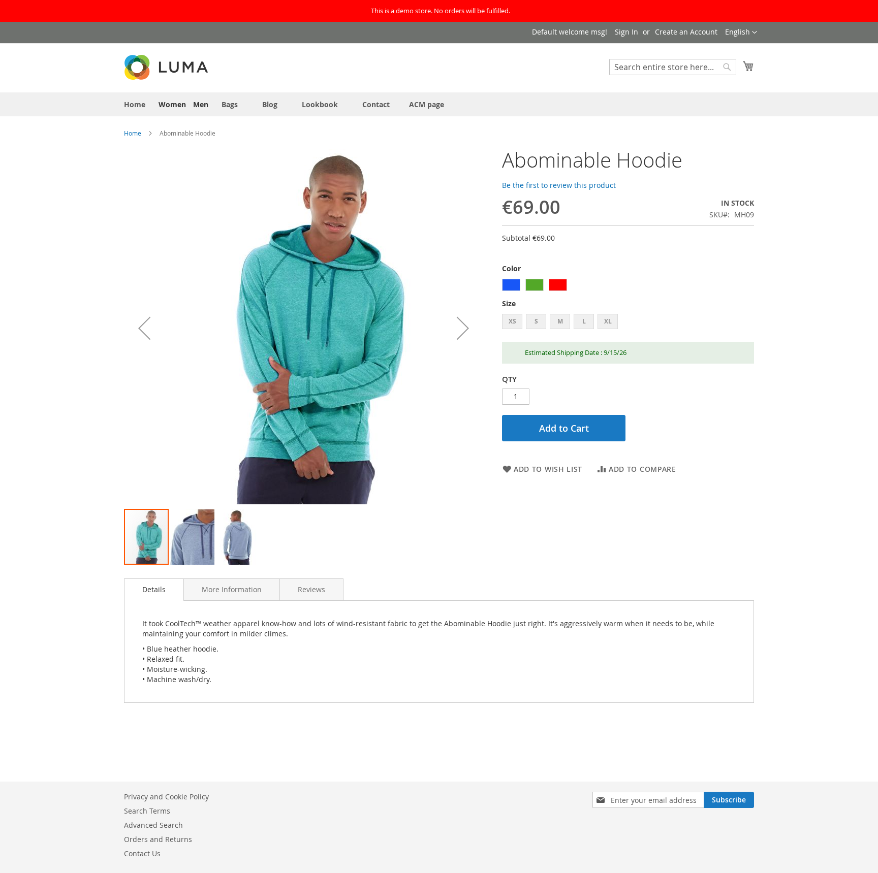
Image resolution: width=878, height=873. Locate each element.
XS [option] (512, 321)
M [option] (560, 321)
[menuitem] (134, 104)
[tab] (154, 589)
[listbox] (628, 286)
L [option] (584, 321)
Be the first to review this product (559, 185)
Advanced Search (153, 825)
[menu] (439, 104)
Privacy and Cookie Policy (166, 796)
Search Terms (147, 811)
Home (132, 133)
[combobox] (672, 67)
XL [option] (608, 321)
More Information (232, 589)
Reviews (311, 589)
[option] (511, 285)
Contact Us (142, 853)
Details (154, 589)
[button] (741, 32)
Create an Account (686, 32)
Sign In (626, 32)
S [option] (536, 321)
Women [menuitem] (172, 104)
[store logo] (167, 67)
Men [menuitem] (200, 104)
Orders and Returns (158, 839)
